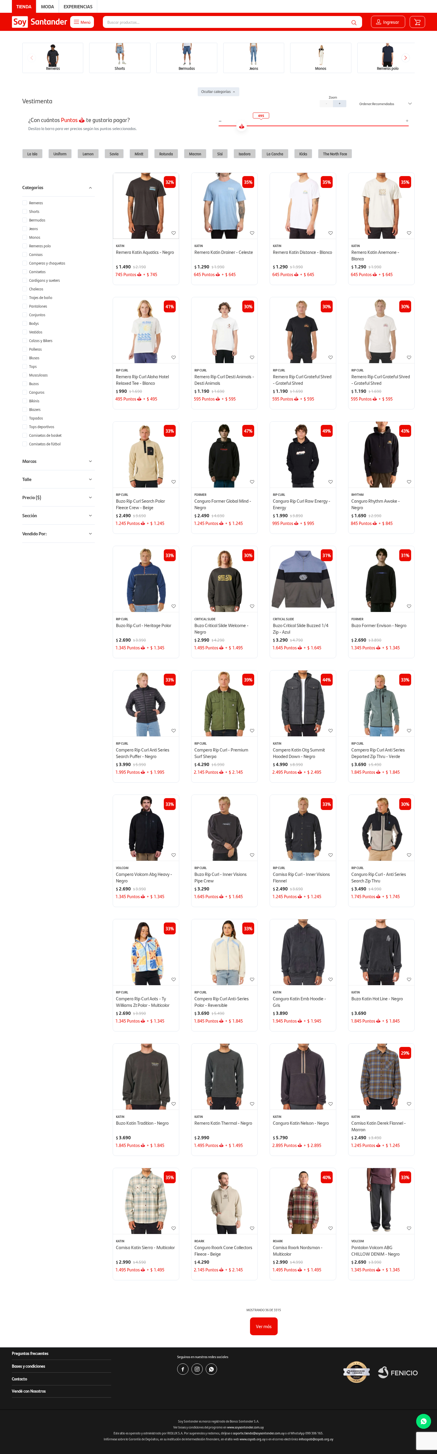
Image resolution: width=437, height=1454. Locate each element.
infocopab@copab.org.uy (316, 1439)
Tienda (24, 6)
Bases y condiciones (28, 1366)
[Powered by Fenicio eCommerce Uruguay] (398, 1372)
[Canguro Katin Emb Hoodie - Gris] (303, 952)
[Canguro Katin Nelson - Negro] (303, 1077)
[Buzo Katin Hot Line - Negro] (381, 952)
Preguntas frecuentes (30, 1353)
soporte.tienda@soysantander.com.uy (258, 1433)
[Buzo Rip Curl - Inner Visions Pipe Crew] (224, 828)
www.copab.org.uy (252, 1439)
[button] (354, 22)
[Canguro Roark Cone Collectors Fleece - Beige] (224, 1201)
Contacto (19, 1379)
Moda (47, 6)
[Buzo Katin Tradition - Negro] (146, 1077)
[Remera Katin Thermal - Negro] (224, 1077)
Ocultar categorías (216, 92)
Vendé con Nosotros (29, 1391)
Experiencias (78, 6)
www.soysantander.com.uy (245, 1427)
